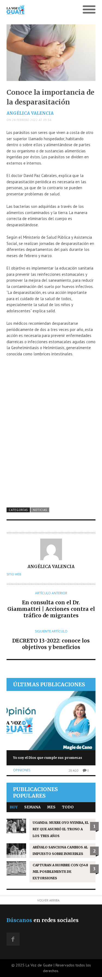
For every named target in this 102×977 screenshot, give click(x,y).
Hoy (14, 807)
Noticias (40, 510)
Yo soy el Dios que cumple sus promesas (47, 758)
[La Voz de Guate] (40, 10)
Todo (68, 807)
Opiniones (21, 770)
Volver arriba (48, 900)
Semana (32, 807)
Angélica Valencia (30, 113)
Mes (51, 807)
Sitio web (14, 574)
